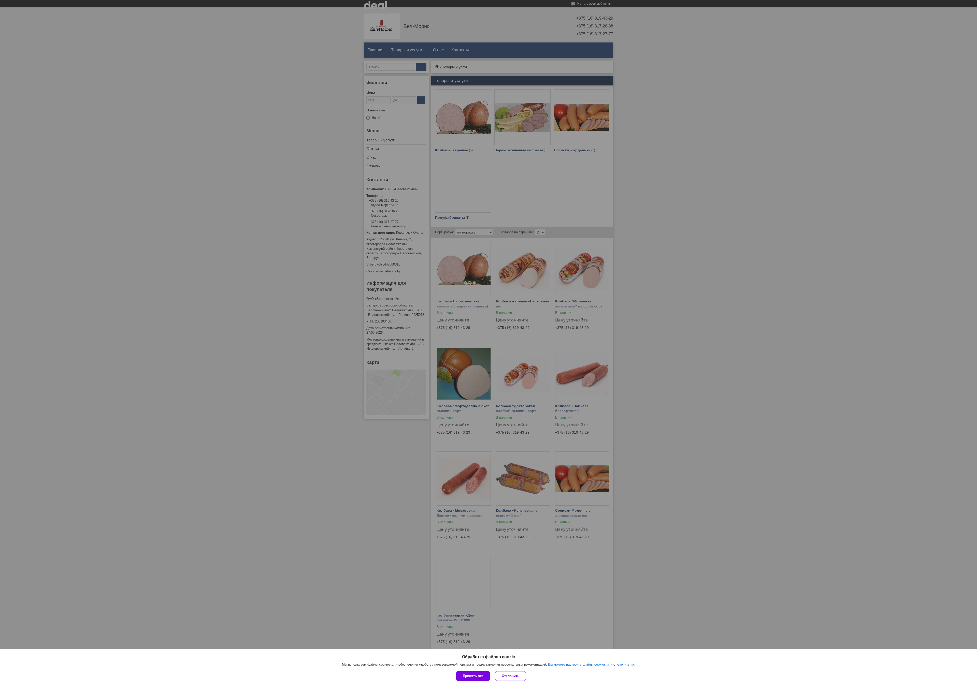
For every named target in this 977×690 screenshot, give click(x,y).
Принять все (473, 676)
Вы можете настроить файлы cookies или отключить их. (591, 664)
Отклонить (510, 676)
